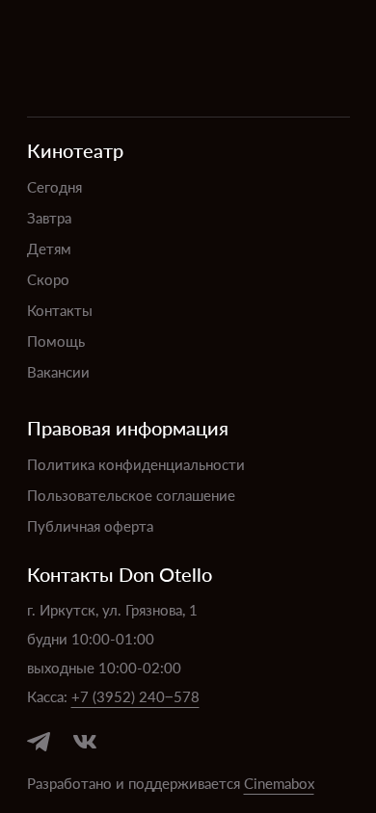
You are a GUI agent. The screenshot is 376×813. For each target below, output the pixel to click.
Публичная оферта (90, 525)
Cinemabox (279, 783)
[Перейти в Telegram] (38, 741)
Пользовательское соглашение (131, 495)
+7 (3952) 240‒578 (135, 696)
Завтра (49, 217)
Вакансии (58, 371)
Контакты (60, 310)
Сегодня (54, 186)
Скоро (48, 279)
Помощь (56, 340)
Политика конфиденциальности (136, 464)
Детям (49, 248)
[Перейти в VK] (84, 741)
